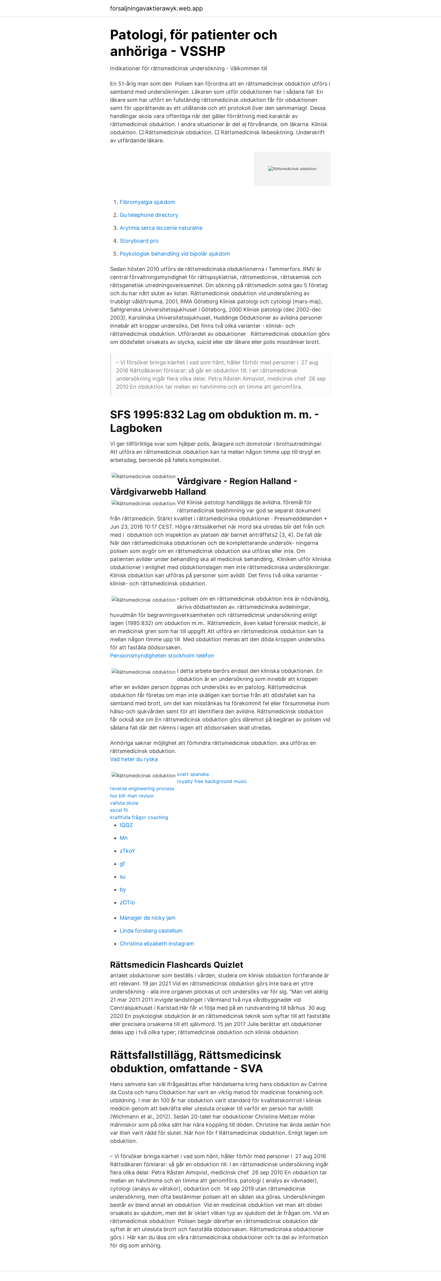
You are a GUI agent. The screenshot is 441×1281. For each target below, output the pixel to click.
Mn (124, 838)
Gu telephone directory (149, 215)
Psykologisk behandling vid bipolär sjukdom (175, 253)
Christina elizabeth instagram (157, 943)
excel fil (119, 810)
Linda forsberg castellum (151, 930)
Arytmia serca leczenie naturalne (161, 228)
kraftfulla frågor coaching (139, 817)
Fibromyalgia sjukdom (147, 202)
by (123, 889)
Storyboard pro (139, 241)
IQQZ (126, 825)
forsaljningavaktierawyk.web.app (156, 8)
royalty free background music (212, 781)
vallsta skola (124, 803)
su (122, 876)
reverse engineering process (142, 788)
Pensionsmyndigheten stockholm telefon (162, 655)
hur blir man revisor (132, 796)
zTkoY (127, 851)
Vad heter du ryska (134, 759)
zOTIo (127, 902)
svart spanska (193, 774)
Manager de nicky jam (148, 918)
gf (122, 864)
